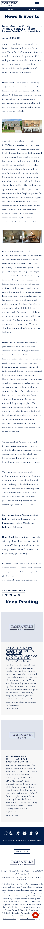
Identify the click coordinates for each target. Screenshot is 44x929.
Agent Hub (22, 851)
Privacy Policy (34, 841)
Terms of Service (27, 919)
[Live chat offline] (35, 915)
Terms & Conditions (29, 910)
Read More (12, 708)
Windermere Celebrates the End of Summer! (19, 759)
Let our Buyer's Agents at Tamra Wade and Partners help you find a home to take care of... (21, 654)
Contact (33, 9)
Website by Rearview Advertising (16, 913)
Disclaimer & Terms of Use (14, 841)
